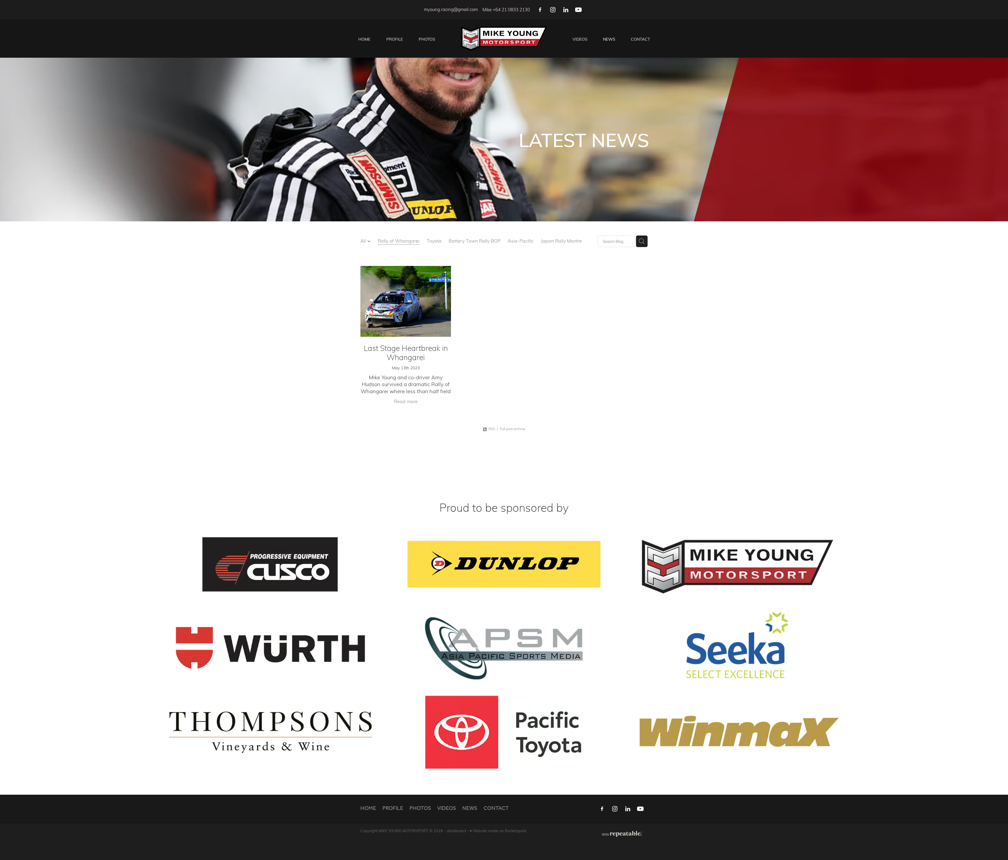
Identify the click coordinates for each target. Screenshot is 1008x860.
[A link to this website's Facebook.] (540, 9)
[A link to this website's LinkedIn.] (565, 9)
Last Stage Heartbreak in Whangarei (406, 352)
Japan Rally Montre (561, 241)
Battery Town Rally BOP (475, 241)
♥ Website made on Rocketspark (498, 830)
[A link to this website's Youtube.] (578, 9)
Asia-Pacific (521, 241)
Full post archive (512, 428)
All (363, 241)
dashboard (456, 830)
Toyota (434, 241)
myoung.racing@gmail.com (451, 10)
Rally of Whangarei (398, 241)
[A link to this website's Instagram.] (553, 9)
